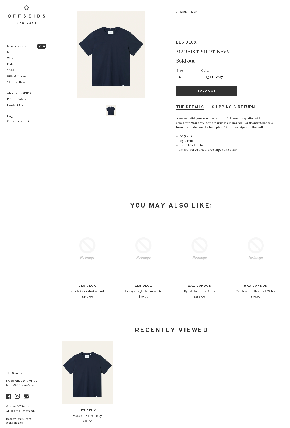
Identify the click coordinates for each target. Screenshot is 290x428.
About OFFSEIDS (19, 93)
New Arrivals (16, 46)
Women (12, 58)
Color (205, 70)
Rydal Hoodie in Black (199, 291)
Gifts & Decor (16, 76)
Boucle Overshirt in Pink (87, 291)
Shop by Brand (17, 82)
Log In (11, 116)
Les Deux (186, 42)
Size (180, 70)
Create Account (18, 121)
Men (10, 52)
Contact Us (15, 105)
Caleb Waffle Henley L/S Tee (256, 291)
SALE (11, 70)
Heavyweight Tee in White (143, 291)
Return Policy (16, 99)
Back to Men (188, 12)
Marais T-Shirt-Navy (87, 416)
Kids (10, 64)
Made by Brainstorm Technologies (18, 421)
